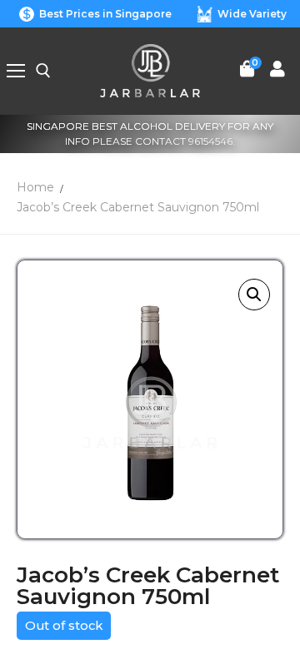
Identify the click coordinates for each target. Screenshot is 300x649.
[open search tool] (43, 70)
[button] (254, 294)
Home (35, 187)
